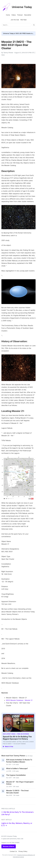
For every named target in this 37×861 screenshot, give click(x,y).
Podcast (20, 15)
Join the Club (15, 20)
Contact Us (13, 851)
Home (8, 15)
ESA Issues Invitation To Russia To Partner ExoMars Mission (19, 761)
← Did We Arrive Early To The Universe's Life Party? (17, 813)
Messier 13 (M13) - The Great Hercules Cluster (17, 792)
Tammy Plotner (8, 52)
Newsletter (27, 15)
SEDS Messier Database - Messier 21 (19, 700)
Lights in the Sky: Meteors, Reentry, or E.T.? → (16, 824)
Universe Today (22, 7)
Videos (13, 15)
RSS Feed (23, 20)
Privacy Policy (22, 851)
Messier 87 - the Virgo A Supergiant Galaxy (19, 783)
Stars (3, 55)
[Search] (34, 25)
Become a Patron (8, 846)
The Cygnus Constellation (16, 775)
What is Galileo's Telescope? (17, 768)
